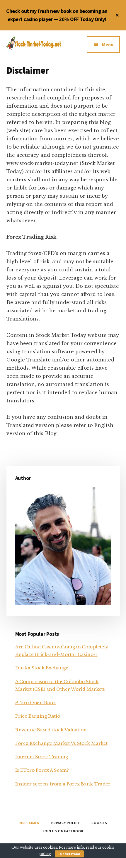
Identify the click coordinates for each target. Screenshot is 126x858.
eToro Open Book (35, 702)
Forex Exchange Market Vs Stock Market (61, 743)
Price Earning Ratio (37, 716)
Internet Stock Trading (41, 756)
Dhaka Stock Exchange (41, 668)
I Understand (69, 854)
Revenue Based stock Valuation (51, 730)
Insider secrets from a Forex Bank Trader (62, 784)
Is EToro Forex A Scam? (42, 770)
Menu (107, 44)
